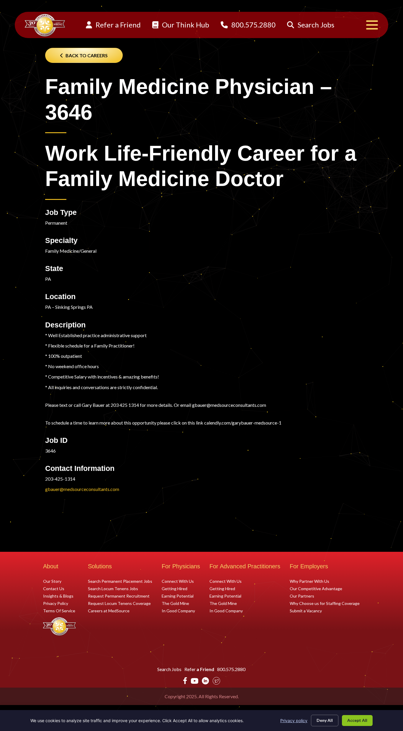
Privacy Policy (55, 603)
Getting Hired (174, 588)
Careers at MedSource (109, 610)
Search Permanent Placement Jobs (120, 581)
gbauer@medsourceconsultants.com (82, 489)
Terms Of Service (59, 610)
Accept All (357, 720)
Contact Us (53, 588)
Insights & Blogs (58, 595)
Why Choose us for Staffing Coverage (325, 603)
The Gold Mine (175, 603)
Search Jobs (315, 24)
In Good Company (178, 610)
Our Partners (302, 595)
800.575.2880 (253, 24)
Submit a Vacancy (306, 610)
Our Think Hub (184, 24)
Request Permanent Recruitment (119, 595)
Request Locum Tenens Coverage (119, 603)
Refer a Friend (117, 24)
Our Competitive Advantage (316, 588)
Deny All (325, 720)
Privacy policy (293, 720)
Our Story (52, 581)
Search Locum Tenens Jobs (113, 588)
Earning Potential (178, 595)
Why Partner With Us (309, 581)
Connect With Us (178, 581)
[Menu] (372, 25)
